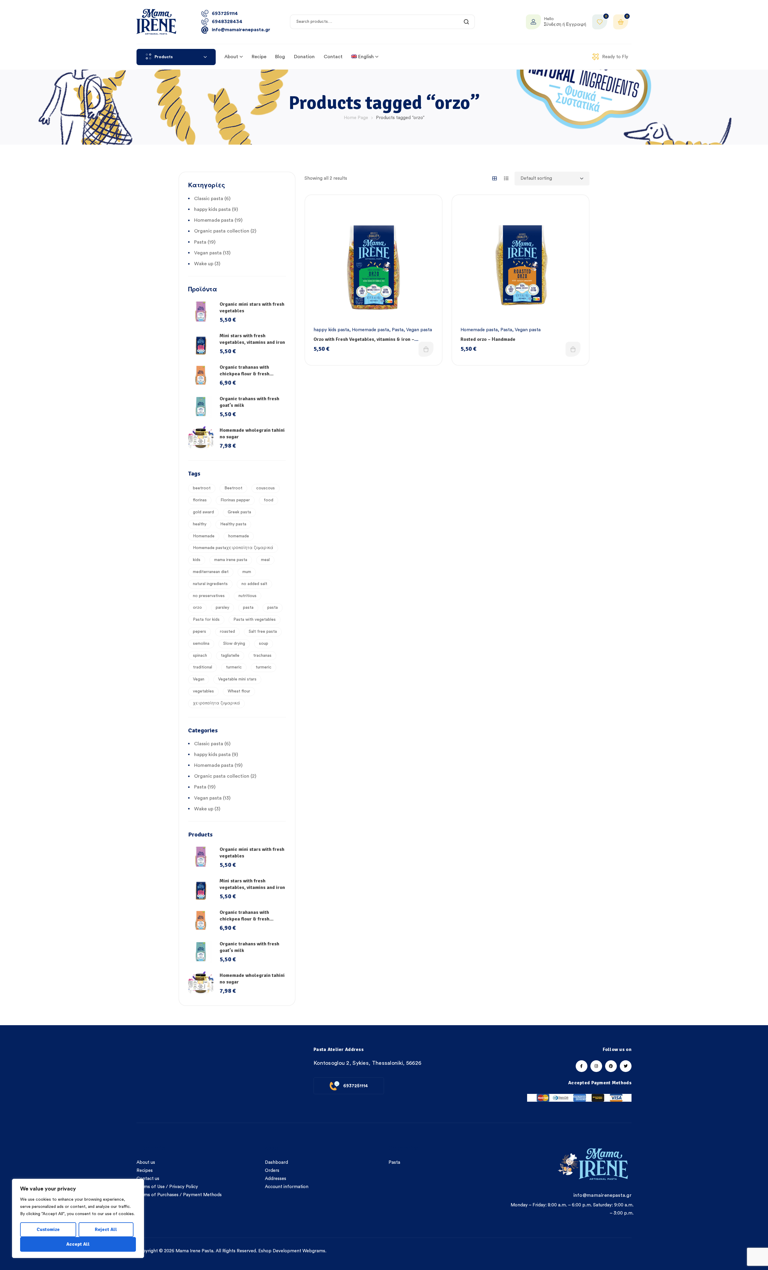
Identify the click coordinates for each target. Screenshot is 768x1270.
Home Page (356, 118)
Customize (48, 1229)
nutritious (247, 596)
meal (265, 560)
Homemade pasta (370, 330)
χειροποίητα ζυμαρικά (216, 703)
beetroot (202, 488)
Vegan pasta (419, 330)
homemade (238, 536)
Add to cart (426, 349)
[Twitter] (626, 1066)
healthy (199, 524)
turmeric (234, 667)
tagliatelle (230, 655)
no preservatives (209, 596)
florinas (200, 500)
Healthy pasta (233, 524)
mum (246, 572)
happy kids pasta (331, 330)
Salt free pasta (263, 631)
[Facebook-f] (581, 1066)
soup (263, 643)
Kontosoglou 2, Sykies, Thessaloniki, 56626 (367, 1063)
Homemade (203, 536)
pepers (199, 631)
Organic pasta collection (221, 231)
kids (196, 560)
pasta (248, 607)
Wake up (203, 263)
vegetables (203, 691)
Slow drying (234, 643)
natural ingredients (210, 584)
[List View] (506, 178)
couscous (265, 488)
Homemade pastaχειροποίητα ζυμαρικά (233, 548)
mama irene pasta (230, 560)
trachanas (262, 655)
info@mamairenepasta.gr (602, 1195)
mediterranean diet (211, 572)
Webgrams (313, 1251)
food (268, 500)
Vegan (198, 679)
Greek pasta (239, 512)
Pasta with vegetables (254, 619)
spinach (200, 655)
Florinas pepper (235, 500)
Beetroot (233, 488)
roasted (227, 631)
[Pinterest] (611, 1066)
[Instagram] (596, 1066)
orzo (197, 607)
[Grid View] (494, 178)
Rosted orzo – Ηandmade (487, 339)
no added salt (254, 584)
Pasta (398, 330)
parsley (222, 607)
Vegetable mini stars (237, 679)
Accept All (78, 1244)
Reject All (106, 1229)
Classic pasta (208, 198)
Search (466, 21)
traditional (202, 667)
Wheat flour (239, 691)
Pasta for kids (206, 619)
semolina (201, 643)
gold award (203, 512)
